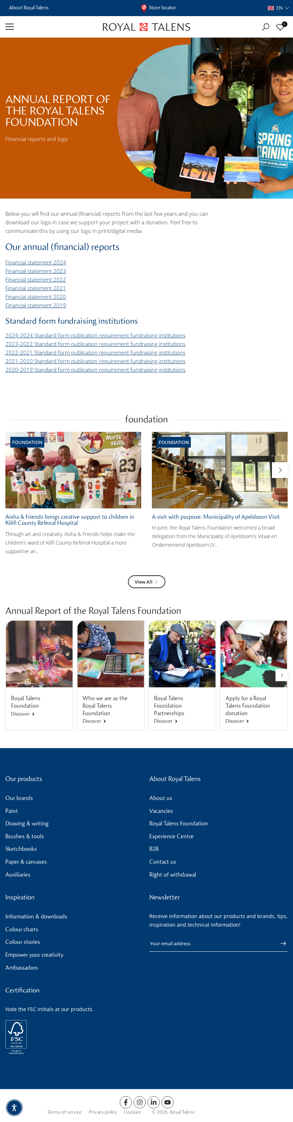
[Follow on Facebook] (126, 1102)
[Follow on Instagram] (140, 1102)
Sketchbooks (21, 848)
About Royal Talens (29, 8)
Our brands (19, 798)
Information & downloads (36, 916)
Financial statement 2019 (35, 305)
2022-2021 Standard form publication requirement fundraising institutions (95, 352)
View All (144, 582)
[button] (278, 8)
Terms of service (64, 1112)
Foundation (27, 442)
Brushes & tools (24, 836)
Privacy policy (103, 1112)
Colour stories (22, 941)
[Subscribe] (280, 943)
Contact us (162, 861)
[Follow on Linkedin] (154, 1102)
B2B (154, 848)
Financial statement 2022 (35, 279)
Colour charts (21, 929)
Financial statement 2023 (35, 270)
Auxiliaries (17, 874)
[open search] (265, 27)
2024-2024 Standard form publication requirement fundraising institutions (95, 335)
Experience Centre (171, 836)
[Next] (280, 470)
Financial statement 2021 (35, 288)
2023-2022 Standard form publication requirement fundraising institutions (95, 343)
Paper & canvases (26, 861)
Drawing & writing (27, 823)
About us (160, 798)
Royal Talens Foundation (178, 823)
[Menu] (48, 27)
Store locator (162, 8)
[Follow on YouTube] (168, 1102)
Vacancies (161, 811)
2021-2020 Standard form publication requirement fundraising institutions (95, 361)
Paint (11, 811)
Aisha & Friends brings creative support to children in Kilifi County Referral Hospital (69, 520)
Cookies (132, 1112)
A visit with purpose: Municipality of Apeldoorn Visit (216, 516)
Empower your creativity (34, 954)
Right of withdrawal (172, 874)
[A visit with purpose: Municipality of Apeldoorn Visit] (220, 470)
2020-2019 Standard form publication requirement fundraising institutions (95, 369)
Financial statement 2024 (35, 262)
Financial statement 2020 (35, 296)
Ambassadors (21, 967)
